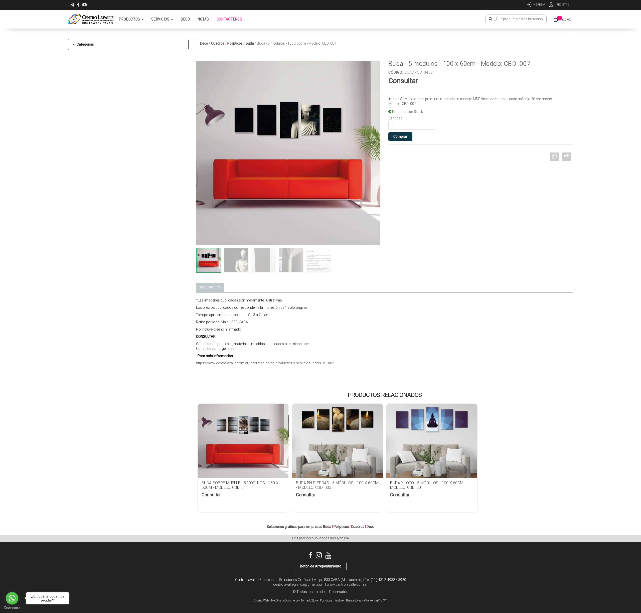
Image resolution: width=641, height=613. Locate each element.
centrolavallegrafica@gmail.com (299, 584)
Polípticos (235, 43)
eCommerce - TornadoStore (300, 600)
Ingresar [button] (539, 4)
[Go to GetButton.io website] (12, 607)
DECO (185, 19)
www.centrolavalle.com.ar (347, 584)
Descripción (210, 287)
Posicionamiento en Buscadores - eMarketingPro (351, 600)
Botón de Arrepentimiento (320, 566)
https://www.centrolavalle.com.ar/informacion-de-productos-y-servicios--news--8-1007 (265, 363)
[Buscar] (490, 19)
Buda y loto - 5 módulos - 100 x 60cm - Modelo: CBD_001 (427, 485)
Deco (204, 43)
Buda (250, 43)
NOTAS (203, 19)
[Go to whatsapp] (12, 598)
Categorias (85, 44)
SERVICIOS (161, 19)
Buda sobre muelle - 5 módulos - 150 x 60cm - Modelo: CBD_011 (240, 485)
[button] (72, 5)
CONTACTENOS (229, 19)
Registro (562, 4)
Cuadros (217, 43)
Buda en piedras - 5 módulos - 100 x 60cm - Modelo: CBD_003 (337, 485)
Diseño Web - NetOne (267, 600)
